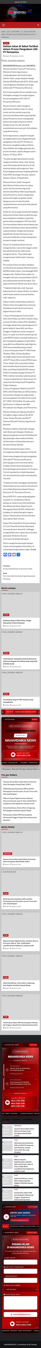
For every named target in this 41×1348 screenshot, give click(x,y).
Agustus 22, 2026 (16, 667)
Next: (19, 576)
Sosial (5, 893)
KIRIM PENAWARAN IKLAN (20, 1314)
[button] (3, 25)
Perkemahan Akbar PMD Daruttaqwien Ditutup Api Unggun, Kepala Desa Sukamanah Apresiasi (20, 817)
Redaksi (7, 56)
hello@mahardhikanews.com (19, 1220)
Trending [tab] (28, 1119)
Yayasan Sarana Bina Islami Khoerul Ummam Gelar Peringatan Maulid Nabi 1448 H (19, 783)
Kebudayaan (7, 854)
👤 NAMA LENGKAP (9, 1257)
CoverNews (21, 1344)
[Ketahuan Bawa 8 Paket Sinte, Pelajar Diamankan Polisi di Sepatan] (20, 605)
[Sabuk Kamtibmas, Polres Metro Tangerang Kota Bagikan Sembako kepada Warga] (20, 967)
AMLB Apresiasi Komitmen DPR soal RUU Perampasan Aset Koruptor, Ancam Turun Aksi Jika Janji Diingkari (20, 791)
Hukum (6, 43)
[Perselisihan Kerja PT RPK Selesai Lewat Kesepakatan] (20, 684)
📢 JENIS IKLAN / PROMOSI (12, 1285)
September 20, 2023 (18, 56)
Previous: (17, 567)
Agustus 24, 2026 (16, 626)
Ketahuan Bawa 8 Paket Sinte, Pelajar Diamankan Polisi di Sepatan (17, 621)
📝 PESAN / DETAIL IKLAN (12, 1294)
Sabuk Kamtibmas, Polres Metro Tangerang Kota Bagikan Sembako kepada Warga (19, 809)
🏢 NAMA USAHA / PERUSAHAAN (14, 1267)
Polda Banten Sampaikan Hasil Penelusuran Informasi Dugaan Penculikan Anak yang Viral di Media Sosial (20, 661)
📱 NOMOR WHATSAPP (10, 1276)
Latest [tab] (7, 1119)
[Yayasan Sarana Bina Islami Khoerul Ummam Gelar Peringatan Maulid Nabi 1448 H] (20, 843)
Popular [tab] (17, 1119)
